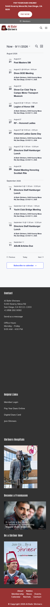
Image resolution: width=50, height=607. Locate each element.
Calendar (16, 597)
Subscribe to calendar (24, 265)
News (29, 594)
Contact (37, 597)
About (20, 591)
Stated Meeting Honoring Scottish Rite (26, 171)
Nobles (29, 591)
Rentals (27, 597)
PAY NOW (25, 14)
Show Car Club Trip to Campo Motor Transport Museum (26, 92)
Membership (18, 594)
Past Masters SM (22, 62)
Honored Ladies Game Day (27, 133)
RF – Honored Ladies (24, 123)
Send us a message (13, 316)
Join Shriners (10, 421)
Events (38, 594)
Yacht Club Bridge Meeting (27, 209)
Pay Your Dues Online (14, 408)
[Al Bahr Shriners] (9, 28)
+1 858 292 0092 (13, 310)
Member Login (11, 402)
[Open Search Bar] (41, 28)
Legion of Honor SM (24, 106)
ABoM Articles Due (23, 245)
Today (25, 257)
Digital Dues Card (12, 414)
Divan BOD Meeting (24, 73)
